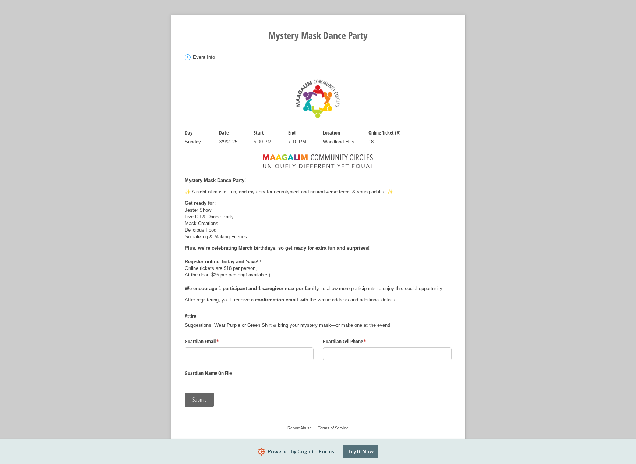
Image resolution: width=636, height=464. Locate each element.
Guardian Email (210, 341)
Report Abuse (299, 428)
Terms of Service (333, 428)
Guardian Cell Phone (353, 341)
